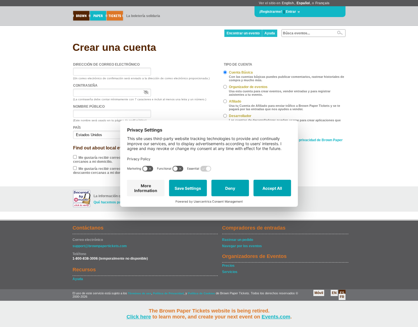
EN (334, 293)
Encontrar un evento (243, 33)
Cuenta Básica (241, 72)
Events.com (276, 317)
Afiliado (235, 101)
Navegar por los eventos (242, 246)
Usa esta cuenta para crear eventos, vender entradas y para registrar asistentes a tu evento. (279, 92)
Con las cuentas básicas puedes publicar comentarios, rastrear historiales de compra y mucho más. (286, 78)
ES (342, 293)
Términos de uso (139, 293)
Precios (228, 266)
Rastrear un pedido (237, 240)
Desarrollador (240, 116)
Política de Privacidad (168, 293)
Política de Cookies (201, 293)
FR (342, 297)
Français (322, 3)
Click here (139, 317)
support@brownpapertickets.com (100, 246)
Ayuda (269, 33)
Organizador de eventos (248, 87)
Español (303, 3)
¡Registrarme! (270, 12)
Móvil (318, 293)
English (288, 3)
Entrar (291, 12)
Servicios (229, 272)
